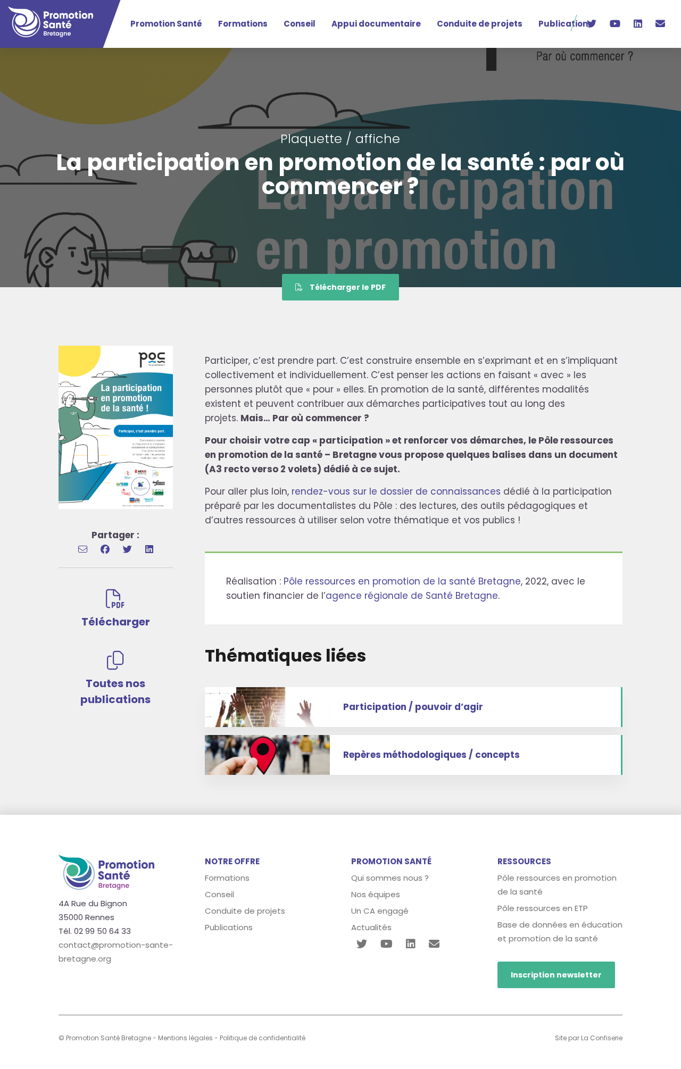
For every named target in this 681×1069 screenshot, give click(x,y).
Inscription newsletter (556, 975)
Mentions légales (185, 1037)
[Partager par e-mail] (82, 549)
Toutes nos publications (115, 691)
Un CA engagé (380, 910)
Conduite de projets (479, 23)
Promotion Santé (166, 23)
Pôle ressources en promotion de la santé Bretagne (402, 581)
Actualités (371, 927)
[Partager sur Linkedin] (149, 549)
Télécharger (115, 621)
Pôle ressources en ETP (542, 908)
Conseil (299, 23)
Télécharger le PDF (347, 287)
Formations (243, 23)
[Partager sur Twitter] (127, 549)
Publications (565, 23)
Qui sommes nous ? (390, 877)
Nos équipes (375, 894)
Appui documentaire (376, 23)
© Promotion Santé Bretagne (105, 1037)
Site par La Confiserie (588, 1037)
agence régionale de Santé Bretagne (412, 595)
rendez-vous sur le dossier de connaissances (396, 491)
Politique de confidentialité (262, 1037)
